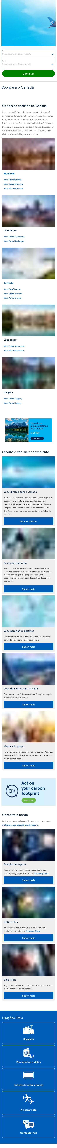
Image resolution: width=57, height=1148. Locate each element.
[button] (28, 73)
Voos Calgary (13, 398)
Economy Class (41, 873)
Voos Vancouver (14, 346)
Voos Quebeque (14, 236)
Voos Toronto (12, 289)
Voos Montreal (13, 179)
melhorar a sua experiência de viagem (20, 824)
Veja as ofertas (28, 521)
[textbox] (28, 53)
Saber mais (28, 589)
